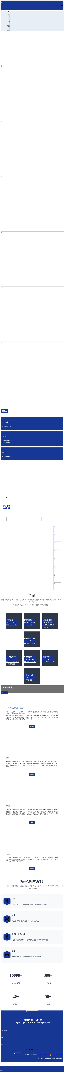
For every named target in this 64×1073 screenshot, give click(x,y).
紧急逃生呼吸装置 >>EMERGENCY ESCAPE (47, 622)
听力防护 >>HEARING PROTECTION (29, 658)
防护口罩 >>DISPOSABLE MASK (29, 622)
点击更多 (4, 692)
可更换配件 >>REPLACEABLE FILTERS (11, 658)
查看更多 (4, 411)
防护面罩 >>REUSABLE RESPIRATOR (11, 622)
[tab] (8, 25)
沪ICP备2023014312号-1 (44, 1054)
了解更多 (32, 726)
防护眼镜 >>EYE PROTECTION (29, 640)
